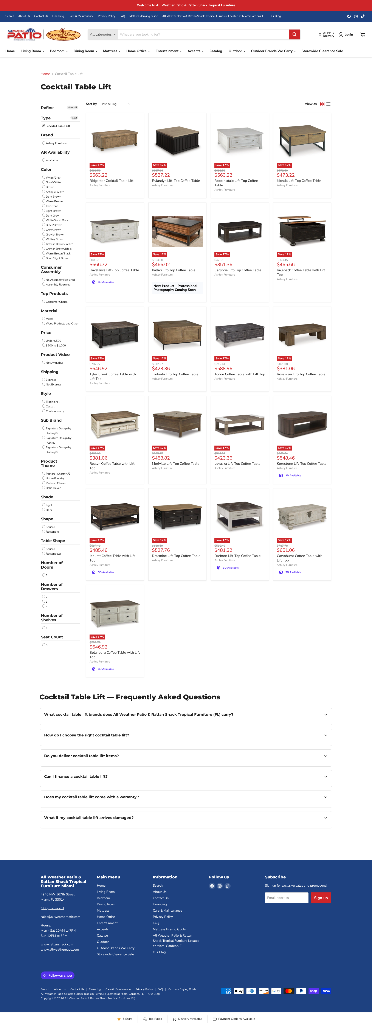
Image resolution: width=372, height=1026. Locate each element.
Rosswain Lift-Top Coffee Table (301, 374)
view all (72, 107)
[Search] (294, 34)
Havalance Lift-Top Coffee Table (114, 270)
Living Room (31, 51)
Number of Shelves (52, 617)
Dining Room (84, 51)
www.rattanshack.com (57, 944)
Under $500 (53, 341)
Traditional (52, 402)
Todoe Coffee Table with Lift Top (239, 374)
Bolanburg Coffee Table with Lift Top (115, 655)
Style (46, 393)
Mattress (110, 51)
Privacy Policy (106, 16)
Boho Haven (53, 488)
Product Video (55, 354)
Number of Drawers (52, 586)
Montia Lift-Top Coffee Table (299, 180)
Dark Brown (53, 197)
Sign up (321, 897)
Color (46, 169)
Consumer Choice (57, 302)
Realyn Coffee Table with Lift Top (112, 466)
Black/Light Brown (57, 258)
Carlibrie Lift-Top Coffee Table (237, 270)
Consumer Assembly (51, 269)
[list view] (328, 104)
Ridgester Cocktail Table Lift (111, 180)
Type (46, 118)
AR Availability (55, 152)
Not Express (53, 385)
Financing (58, 16)
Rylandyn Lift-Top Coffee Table (176, 180)
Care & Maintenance (81, 16)
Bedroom (57, 51)
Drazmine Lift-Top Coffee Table (176, 556)
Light (49, 505)
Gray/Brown (53, 230)
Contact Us (41, 16)
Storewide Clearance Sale (322, 51)
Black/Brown (54, 225)
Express (51, 380)
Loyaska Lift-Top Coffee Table (237, 463)
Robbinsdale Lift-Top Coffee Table (236, 183)
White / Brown (55, 239)
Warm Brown (54, 201)
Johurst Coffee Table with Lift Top (112, 558)
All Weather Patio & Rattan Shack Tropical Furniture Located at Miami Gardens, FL (213, 16)
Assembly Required (58, 285)
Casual (50, 407)
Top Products (54, 293)
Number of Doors (52, 565)
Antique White (55, 192)
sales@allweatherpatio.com (60, 917)
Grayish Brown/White (59, 244)
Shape (47, 519)
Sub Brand (51, 420)
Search (9, 16)
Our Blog (275, 16)
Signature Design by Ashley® (58, 431)
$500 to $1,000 (56, 346)
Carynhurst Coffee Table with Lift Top (299, 558)
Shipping (50, 372)
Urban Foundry (55, 478)
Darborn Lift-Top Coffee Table (237, 556)
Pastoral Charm (55, 483)
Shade (47, 497)
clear (74, 117)
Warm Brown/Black (58, 254)
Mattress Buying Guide (143, 16)
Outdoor (236, 51)
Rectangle (52, 532)
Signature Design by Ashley (58, 440)
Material (49, 311)
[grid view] (322, 104)
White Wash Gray (57, 220)
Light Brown (53, 211)
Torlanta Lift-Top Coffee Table (175, 374)
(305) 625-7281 (52, 908)
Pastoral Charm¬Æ (58, 474)
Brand (47, 135)
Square (50, 527)
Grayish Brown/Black (59, 249)
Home (10, 51)
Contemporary (55, 411)
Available (52, 160)
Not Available (54, 363)
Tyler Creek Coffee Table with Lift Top (113, 376)
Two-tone (52, 206)
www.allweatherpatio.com (60, 949)
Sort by (91, 104)
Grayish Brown (55, 235)
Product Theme (49, 463)
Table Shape (53, 540)
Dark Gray (52, 216)
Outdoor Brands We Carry (272, 51)
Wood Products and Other (62, 324)
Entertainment (167, 51)
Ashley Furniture (56, 143)
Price (46, 332)
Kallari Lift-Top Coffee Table (173, 270)
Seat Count (52, 637)
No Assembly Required (60, 280)
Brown (50, 187)
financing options (79, 786)
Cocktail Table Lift (58, 126)
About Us (24, 16)
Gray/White (53, 182)
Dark (49, 510)
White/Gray (53, 178)
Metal (49, 319)
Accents (194, 51)
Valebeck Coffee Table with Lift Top (301, 272)
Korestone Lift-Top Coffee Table (302, 463)
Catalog (215, 51)
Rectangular (53, 554)
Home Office (136, 51)
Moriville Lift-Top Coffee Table (175, 463)
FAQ (122, 16)
